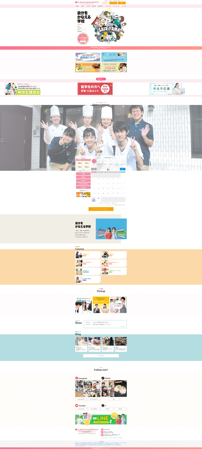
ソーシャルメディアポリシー (113, 437)
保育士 (78, 26)
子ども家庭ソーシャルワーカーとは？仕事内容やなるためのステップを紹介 (81, 350)
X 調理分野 (120, 408)
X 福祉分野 (107, 408)
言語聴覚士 (79, 27)
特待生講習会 (83, 187)
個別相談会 (83, 177)
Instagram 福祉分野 (81, 399)
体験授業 (83, 173)
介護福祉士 (79, 24)
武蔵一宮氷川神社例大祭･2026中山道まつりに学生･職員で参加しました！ (120, 350)
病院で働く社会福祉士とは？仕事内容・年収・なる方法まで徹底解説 (94, 350)
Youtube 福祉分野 (81, 408)
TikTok (114, 399)
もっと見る (122, 326)
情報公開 (120, 437)
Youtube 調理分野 (94, 408)
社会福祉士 (79, 31)
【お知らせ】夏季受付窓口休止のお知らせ (101, 322)
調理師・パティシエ (81, 29)
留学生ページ (99, 48)
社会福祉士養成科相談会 (83, 183)
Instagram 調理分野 (93, 399)
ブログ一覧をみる (101, 355)
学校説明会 (83, 180)
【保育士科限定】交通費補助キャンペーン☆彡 (101, 324)
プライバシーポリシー (104, 437)
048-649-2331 (107, 429)
